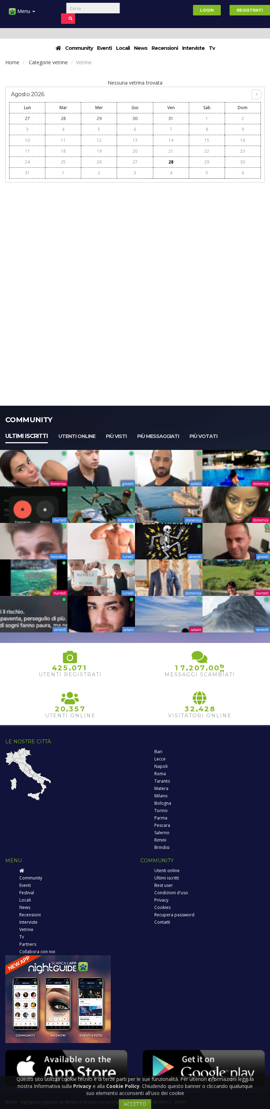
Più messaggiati (158, 436)
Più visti (116, 436)
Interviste (193, 48)
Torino (161, 811)
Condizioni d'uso (171, 893)
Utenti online (76, 436)
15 (206, 140)
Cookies (162, 907)
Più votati (203, 436)
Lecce (160, 759)
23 (242, 151)
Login (207, 10)
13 (135, 140)
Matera (161, 788)
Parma (160, 818)
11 (63, 140)
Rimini (160, 840)
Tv (212, 48)
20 (135, 151)
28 (63, 118)
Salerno (161, 833)
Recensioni (165, 48)
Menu (24, 11)
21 (170, 151)
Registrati (250, 10)
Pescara (162, 825)
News (140, 48)
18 (63, 151)
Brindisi (161, 847)
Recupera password (174, 915)
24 (27, 162)
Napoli (161, 766)
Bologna (162, 803)
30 (135, 118)
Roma (160, 774)
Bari (158, 752)
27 (27, 118)
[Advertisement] (135, 236)
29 (99, 118)
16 (242, 140)
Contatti (162, 922)
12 (99, 140)
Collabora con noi (37, 952)
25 (63, 162)
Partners (27, 944)
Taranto (162, 781)
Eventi (104, 48)
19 (99, 151)
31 (170, 118)
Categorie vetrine (48, 62)
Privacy (161, 900)
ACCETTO (135, 1104)
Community (79, 48)
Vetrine (26, 929)
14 (170, 140)
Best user (163, 885)
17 (27, 151)
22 (206, 151)
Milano (161, 796)
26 (99, 162)
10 (27, 140)
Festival (26, 893)
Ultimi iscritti (26, 436)
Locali (123, 48)
